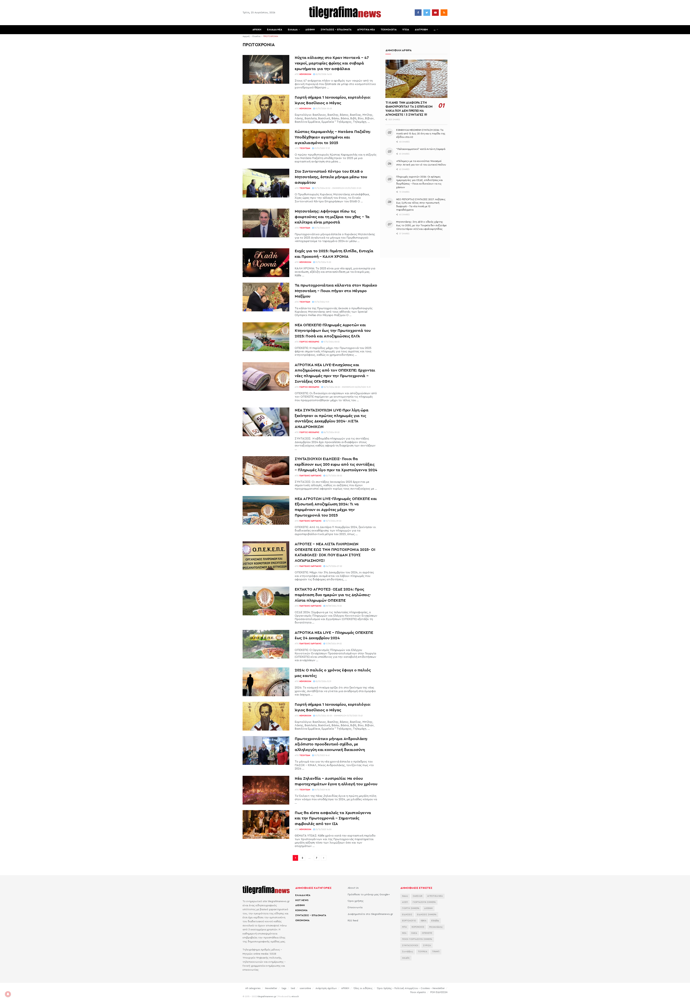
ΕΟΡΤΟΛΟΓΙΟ (409, 921)
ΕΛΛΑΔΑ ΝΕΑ (274, 29)
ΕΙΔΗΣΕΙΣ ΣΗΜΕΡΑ (426, 915)
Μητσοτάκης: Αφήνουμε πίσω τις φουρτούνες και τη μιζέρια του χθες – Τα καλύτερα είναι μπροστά (332, 216)
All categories (253, 988)
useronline (305, 988)
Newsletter (271, 988)
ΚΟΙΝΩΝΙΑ (301, 910)
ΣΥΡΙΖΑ (427, 945)
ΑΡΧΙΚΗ (256, 29)
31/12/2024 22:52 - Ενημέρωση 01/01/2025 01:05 (337, 188)
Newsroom (305, 74)
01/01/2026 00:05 (323, 109)
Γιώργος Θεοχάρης (309, 342)
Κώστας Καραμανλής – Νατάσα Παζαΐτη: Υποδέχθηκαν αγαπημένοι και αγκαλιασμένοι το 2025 (333, 137)
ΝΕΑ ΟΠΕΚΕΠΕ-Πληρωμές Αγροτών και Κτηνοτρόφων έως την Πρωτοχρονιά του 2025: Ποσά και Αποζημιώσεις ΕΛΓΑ (333, 330)
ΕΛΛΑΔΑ (293, 29)
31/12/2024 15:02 (323, 262)
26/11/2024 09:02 (331, 432)
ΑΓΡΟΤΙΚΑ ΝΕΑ (366, 29)
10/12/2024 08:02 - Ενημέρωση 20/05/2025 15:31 (347, 387)
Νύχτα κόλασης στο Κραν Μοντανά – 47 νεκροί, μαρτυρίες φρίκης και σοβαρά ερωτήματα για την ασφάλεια (332, 63)
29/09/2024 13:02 (333, 606)
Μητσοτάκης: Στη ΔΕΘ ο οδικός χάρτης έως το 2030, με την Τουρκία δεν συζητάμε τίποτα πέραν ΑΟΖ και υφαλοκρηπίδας (421, 225)
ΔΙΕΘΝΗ (310, 29)
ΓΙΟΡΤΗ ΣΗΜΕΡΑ (410, 908)
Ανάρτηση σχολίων (326, 988)
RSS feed (353, 920)
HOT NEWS (302, 900)
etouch (295, 996)
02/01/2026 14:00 (323, 74)
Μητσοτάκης (436, 927)
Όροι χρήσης (356, 901)
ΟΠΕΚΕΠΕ (427, 933)
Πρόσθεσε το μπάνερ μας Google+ (369, 894)
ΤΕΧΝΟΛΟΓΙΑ (389, 29)
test (293, 988)
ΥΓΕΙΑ (405, 29)
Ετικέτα (256, 36)
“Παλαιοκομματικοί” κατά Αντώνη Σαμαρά (420, 149)
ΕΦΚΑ (423, 921)
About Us (353, 888)
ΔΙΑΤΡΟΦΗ (421, 29)
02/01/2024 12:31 (323, 681)
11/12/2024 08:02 (331, 342)
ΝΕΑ (404, 933)
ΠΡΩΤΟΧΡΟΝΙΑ (270, 36)
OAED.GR (417, 896)
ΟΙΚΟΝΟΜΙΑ (302, 920)
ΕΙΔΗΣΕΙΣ (407, 915)
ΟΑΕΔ (414, 933)
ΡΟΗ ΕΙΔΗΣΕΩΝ (438, 992)
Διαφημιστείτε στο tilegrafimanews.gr (370, 914)
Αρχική (246, 36)
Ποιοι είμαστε (418, 992)
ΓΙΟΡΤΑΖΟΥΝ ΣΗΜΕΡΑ (424, 902)
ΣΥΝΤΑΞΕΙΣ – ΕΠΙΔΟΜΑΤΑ (336, 29)
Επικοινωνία (355, 907)
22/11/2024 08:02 (333, 476)
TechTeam (304, 148)
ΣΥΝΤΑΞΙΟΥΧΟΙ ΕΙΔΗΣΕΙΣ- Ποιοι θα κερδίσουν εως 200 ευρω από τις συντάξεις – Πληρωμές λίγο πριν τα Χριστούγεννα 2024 (336, 464)
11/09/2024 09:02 (333, 644)
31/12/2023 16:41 (322, 755)
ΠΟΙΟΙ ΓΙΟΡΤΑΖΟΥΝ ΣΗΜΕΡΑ (417, 939)
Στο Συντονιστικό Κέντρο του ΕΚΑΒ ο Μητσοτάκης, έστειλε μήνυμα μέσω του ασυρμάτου (331, 177)
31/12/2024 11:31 (321, 302)
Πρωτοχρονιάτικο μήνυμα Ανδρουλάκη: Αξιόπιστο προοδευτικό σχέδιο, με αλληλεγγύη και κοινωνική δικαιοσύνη (331, 744)
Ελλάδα (435, 921)
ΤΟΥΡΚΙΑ (422, 952)
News (405, 896)
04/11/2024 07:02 (333, 566)
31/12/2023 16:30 (322, 790)
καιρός (406, 958)
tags (284, 988)
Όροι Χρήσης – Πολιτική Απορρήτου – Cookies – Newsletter (411, 988)
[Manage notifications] (8, 994)
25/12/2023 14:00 (323, 829)
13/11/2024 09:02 (333, 521)
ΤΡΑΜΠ (436, 952)
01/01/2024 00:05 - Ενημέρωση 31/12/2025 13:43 (339, 716)
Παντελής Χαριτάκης (310, 476)
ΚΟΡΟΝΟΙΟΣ (418, 927)
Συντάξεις (407, 952)
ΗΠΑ (404, 927)
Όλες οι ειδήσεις (363, 988)
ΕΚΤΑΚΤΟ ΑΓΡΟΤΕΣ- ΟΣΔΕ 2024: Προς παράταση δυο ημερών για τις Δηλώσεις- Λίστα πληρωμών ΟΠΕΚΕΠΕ (333, 594)
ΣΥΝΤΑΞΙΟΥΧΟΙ (410, 945)
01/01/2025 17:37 (322, 148)
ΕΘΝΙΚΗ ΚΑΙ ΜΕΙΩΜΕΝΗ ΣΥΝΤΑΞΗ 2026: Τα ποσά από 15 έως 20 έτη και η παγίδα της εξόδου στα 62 (420, 133)
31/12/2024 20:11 (322, 228)
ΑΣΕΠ (405, 902)
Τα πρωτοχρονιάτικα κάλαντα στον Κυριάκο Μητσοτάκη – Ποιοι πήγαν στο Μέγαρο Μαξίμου (336, 290)
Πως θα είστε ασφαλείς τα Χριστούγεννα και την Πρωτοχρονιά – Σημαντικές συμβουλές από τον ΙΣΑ (333, 818)
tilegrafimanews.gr (266, 996)
